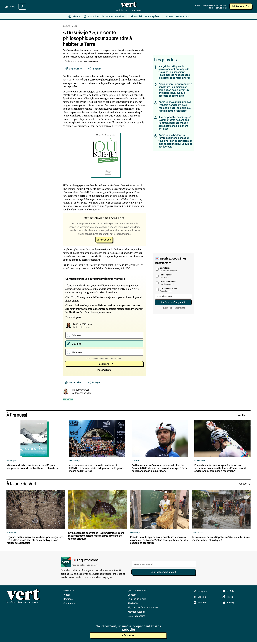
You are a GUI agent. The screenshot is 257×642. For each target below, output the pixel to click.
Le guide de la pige (137, 598)
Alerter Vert (134, 603)
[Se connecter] (22, 7)
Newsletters (69, 590)
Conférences (69, 603)
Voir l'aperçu (92, 565)
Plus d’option (104, 369)
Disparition (68, 399)
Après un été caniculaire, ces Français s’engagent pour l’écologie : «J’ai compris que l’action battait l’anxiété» (175, 106)
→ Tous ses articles (81, 392)
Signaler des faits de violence (143, 607)
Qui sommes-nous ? (137, 590)
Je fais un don (238, 6)
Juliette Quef (92, 61)
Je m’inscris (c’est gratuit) (173, 302)
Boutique (68, 598)
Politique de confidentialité (173, 308)
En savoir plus (73, 317)
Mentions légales (136, 611)
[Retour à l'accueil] (128, 5)
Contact (132, 594)
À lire (74, 26)
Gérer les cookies (136, 615)
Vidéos (66, 594)
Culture (66, 26)
